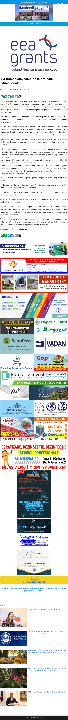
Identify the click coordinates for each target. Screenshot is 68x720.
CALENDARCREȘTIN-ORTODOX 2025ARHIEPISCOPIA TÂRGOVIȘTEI (34, 580)
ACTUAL (19, 89)
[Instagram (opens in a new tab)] (64, 4)
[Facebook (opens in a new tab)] (61, 4)
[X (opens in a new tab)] (58, 4)
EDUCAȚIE (27, 89)
